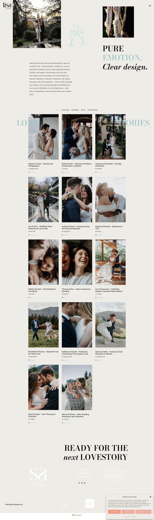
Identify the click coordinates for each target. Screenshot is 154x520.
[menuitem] (58, 111)
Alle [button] (57, 110)
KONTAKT (83, 470)
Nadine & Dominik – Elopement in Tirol (109, 227)
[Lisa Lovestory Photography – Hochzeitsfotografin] (7, 5)
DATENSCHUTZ (85, 477)
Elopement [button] (75, 110)
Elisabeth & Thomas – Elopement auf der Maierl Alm (43, 352)
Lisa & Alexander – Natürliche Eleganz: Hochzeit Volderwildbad (108, 290)
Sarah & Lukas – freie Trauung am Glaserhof (41, 415)
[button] (150, 497)
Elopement (99, 172)
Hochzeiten (66, 172)
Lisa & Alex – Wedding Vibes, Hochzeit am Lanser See (40, 227)
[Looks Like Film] (64, 504)
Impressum (133, 516)
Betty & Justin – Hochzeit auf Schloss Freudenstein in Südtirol (77, 165)
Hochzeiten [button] (65, 110)
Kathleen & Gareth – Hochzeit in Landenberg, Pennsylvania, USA (75, 353)
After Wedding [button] (92, 110)
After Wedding (66, 423)
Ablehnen (128, 512)
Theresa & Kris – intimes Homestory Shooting (76, 290)
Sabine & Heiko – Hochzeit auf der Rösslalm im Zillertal (109, 353)
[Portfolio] (12, 266)
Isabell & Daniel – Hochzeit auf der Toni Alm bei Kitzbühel (76, 227)
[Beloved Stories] (89, 503)
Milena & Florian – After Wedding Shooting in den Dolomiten (75, 415)
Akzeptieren (114, 512)
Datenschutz (127, 516)
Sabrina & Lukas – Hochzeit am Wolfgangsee (40, 165)
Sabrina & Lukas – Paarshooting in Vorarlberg (42, 290)
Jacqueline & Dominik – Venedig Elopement (108, 165)
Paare (64, 297)
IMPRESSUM (84, 473)
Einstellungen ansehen (143, 512)
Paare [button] (83, 110)
